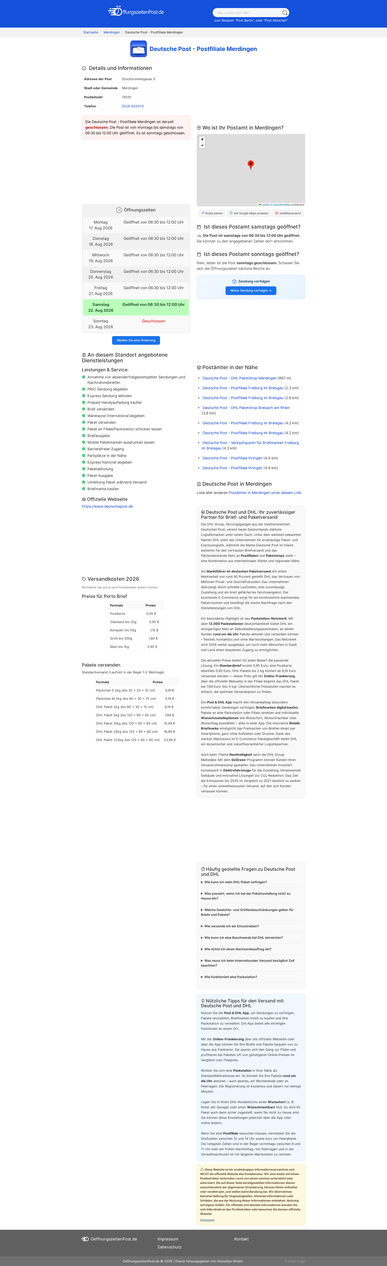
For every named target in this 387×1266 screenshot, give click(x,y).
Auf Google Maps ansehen (251, 213)
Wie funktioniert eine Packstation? (230, 977)
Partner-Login (295, 1261)
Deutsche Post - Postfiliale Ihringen (232, 458)
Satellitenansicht (290, 213)
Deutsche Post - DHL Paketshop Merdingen (240, 378)
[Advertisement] (136, 171)
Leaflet (265, 204)
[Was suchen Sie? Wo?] (284, 12)
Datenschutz (170, 1247)
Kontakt (241, 1239)
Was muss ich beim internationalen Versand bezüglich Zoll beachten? (247, 963)
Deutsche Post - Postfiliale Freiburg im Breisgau (243, 388)
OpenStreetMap (282, 204)
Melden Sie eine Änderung (136, 340)
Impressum (207, 1219)
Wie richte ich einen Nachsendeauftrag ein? (238, 949)
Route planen (214, 213)
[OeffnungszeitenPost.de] (136, 11)
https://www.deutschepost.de (107, 506)
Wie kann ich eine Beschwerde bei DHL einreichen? (243, 938)
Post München (275, 20)
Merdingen (112, 32)
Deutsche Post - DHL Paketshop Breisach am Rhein (246, 408)
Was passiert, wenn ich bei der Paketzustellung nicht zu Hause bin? (245, 895)
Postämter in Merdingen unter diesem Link (265, 493)
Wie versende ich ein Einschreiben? (231, 926)
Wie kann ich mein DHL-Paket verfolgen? (235, 882)
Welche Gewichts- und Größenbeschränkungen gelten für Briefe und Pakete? (247, 912)
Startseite (90, 32)
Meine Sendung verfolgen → (251, 290)
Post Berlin (244, 20)
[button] (250, 165)
